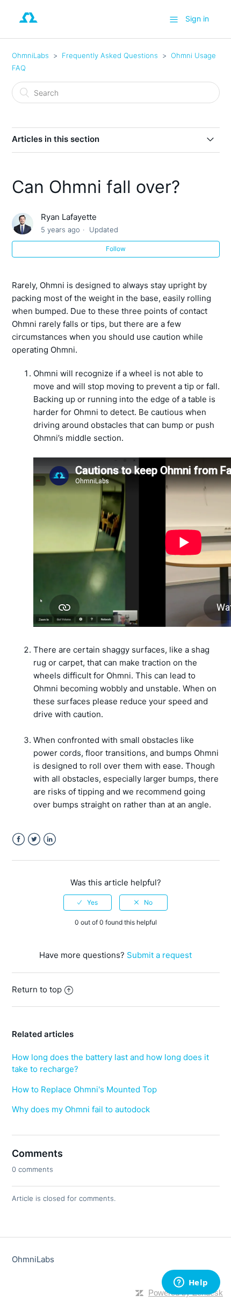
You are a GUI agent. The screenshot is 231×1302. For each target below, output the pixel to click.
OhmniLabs (30, 55)
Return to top (37, 989)
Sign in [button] (197, 18)
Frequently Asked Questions (110, 55)
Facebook (18, 839)
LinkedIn (49, 839)
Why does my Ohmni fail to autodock (81, 1109)
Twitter (34, 839)
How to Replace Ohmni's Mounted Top (84, 1089)
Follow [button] (116, 249)
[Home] (29, 24)
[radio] (87, 903)
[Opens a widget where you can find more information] (190, 1283)
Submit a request (159, 955)
